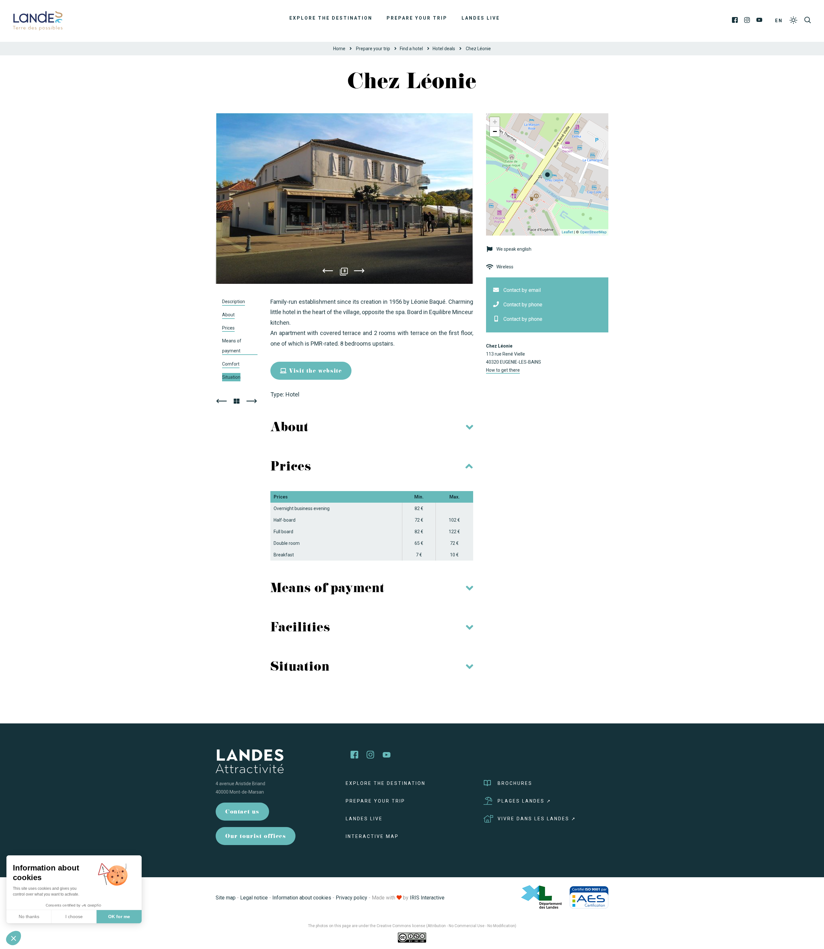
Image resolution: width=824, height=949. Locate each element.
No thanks (29, 916)
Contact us (242, 812)
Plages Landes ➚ (524, 801)
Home (339, 48)
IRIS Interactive (427, 898)
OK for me (119, 916)
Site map (226, 898)
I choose (74, 916)
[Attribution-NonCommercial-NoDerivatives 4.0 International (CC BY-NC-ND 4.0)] (412, 937)
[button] (13, 938)
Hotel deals (444, 48)
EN (779, 20)
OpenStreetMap (593, 232)
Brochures (515, 783)
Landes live (481, 18)
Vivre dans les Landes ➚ (537, 818)
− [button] (495, 131)
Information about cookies (301, 898)
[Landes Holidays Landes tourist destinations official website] (37, 20)
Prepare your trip (417, 18)
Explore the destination (330, 18)
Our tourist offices (255, 837)
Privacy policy (351, 898)
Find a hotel (411, 48)
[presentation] (327, 272)
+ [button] (495, 122)
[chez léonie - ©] (344, 198)
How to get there (503, 370)
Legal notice (254, 898)
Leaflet (567, 232)
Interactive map (372, 836)
